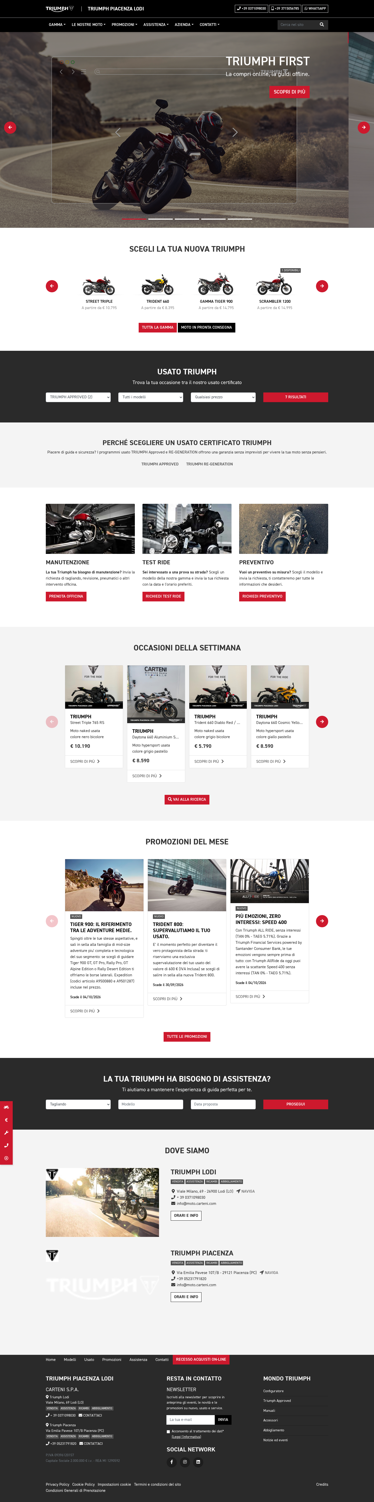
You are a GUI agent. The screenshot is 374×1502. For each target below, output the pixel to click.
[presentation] (10, 128)
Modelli (70, 1360)
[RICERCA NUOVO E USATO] (6, 1107)
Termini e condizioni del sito (157, 1485)
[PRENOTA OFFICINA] (6, 1133)
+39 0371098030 (253, 8)
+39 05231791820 (62, 1444)
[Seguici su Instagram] (185, 1462)
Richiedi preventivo (262, 597)
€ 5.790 (203, 746)
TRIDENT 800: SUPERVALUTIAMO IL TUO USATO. (181, 930)
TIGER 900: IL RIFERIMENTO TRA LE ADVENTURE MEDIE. (101, 927)
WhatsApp (317, 8)
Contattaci (92, 1415)
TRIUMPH (80, 717)
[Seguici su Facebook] (172, 1462)
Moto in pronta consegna (206, 328)
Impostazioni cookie (114, 1485)
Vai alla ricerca (189, 800)
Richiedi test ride (163, 597)
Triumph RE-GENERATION (209, 464)
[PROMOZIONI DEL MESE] (6, 1120)
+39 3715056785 (286, 8)
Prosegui (295, 1104)
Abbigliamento (273, 1430)
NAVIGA (247, 1192)
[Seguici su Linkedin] (198, 1462)
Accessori (270, 1420)
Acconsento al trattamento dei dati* (198, 1431)
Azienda (183, 25)
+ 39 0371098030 (62, 1415)
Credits (322, 1485)
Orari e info (186, 1216)
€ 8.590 (141, 760)
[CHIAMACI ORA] (6, 1145)
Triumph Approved (277, 1401)
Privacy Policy (57, 1485)
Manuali (269, 1411)
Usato (89, 1360)
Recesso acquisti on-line (201, 1360)
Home (51, 1360)
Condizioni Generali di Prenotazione (76, 1491)
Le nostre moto (87, 25)
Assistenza (154, 25)
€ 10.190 (80, 746)
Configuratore (273, 1391)
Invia (223, 1420)
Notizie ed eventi (275, 1440)
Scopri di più (83, 762)
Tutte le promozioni (187, 1037)
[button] (321, 25)
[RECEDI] (6, 1158)
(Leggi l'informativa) (186, 1437)
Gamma (56, 25)
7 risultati (295, 397)
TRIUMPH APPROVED (160, 464)
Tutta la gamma (158, 328)
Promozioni (123, 25)
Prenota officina (66, 597)
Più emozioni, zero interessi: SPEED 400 (261, 919)
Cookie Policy (83, 1485)
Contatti (208, 25)
